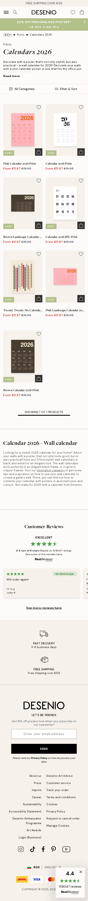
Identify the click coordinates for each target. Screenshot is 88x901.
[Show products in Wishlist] (72, 12)
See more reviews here (44, 608)
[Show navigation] (6, 12)
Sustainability (32, 804)
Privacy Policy (39, 758)
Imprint (37, 790)
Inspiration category (51, 470)
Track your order (57, 790)
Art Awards (34, 830)
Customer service (58, 783)
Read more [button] (11, 76)
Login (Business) (30, 837)
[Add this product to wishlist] (38, 107)
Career (37, 797)
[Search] (15, 12)
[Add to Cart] (38, 152)
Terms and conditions (61, 797)
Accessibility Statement (25, 811)
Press (38, 783)
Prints (21, 34)
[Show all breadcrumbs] (7, 35)
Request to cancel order (63, 818)
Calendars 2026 (41, 34)
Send (44, 749)
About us (35, 776)
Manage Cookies (57, 825)
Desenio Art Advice (59, 776)
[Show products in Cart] (81, 12)
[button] (70, 883)
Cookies (52, 804)
